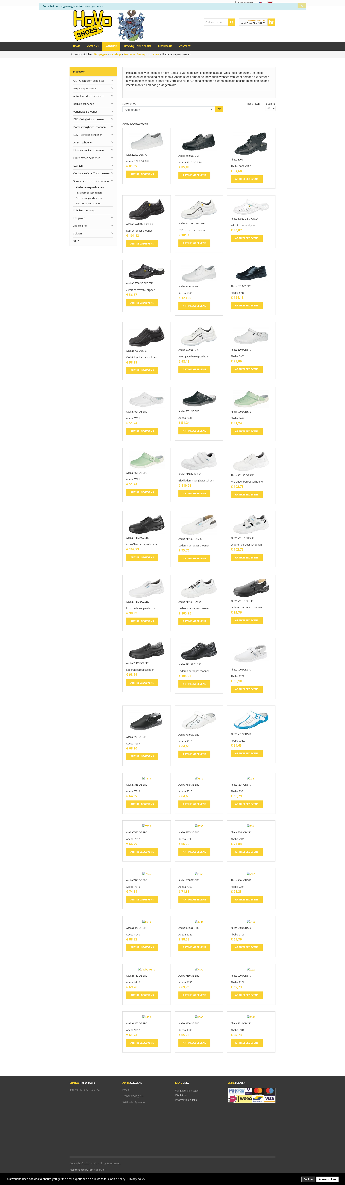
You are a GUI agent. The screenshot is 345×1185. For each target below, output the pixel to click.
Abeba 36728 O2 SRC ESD (139, 224)
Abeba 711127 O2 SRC (137, 537)
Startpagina (100, 54)
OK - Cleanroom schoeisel (88, 80)
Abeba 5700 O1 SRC (188, 286)
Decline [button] (308, 1179)
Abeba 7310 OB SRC (188, 734)
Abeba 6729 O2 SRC (188, 349)
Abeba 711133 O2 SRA (189, 602)
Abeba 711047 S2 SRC (189, 474)
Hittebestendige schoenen (88, 150)
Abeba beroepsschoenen (90, 187)
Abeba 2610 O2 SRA (188, 155)
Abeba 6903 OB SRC (241, 349)
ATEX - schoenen (83, 142)
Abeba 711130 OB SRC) (190, 539)
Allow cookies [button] (327, 1179)
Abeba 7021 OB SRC (136, 411)
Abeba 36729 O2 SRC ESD (191, 223)
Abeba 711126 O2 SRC (242, 475)
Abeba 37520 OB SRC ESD (244, 218)
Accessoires (80, 225)
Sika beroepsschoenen (88, 203)
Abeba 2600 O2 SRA (136, 154)
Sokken (77, 233)
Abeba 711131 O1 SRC (242, 538)
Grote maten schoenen (86, 158)
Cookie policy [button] (116, 1179)
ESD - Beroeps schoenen (87, 134)
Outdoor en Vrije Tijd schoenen (91, 173)
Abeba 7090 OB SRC (241, 411)
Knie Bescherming (83, 210)
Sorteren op (129, 103)
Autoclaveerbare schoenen (88, 96)
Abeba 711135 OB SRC (242, 601)
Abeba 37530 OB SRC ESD (139, 283)
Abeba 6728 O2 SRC (136, 350)
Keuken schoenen (83, 104)
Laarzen (78, 165)
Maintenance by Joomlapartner (87, 1169)
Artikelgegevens (158, 148)
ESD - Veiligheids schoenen (89, 119)
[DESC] (219, 109)
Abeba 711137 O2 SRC (137, 663)
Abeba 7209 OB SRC (136, 737)
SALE (76, 241)
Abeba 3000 (237, 159)
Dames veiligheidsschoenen (89, 127)
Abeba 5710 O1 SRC (241, 286)
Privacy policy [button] (136, 1179)
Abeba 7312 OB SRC (241, 734)
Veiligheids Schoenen (85, 111)
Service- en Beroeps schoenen (141, 54)
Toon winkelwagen (271, 22)
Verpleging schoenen (85, 88)
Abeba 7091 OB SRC (136, 472)
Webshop (115, 54)
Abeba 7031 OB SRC (188, 411)
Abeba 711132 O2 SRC (137, 601)
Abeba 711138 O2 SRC (189, 664)
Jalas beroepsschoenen (89, 192)
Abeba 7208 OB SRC (241, 669)
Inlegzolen (79, 218)
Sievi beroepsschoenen (89, 198)
